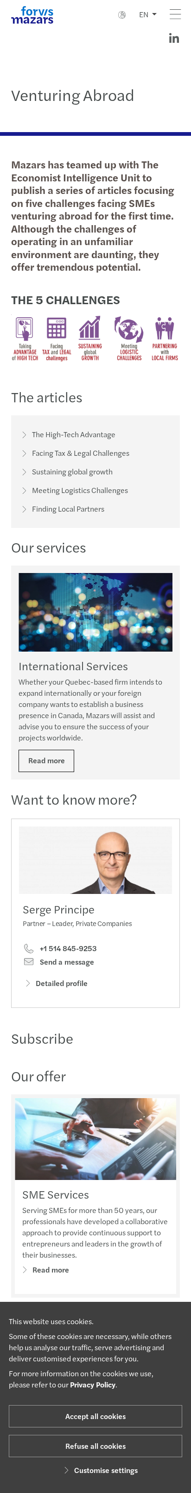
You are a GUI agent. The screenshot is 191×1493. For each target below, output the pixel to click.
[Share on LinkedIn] (174, 38)
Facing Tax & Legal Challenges (80, 452)
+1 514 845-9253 (67, 948)
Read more (46, 760)
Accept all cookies (95, 1416)
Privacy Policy (92, 1384)
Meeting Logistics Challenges (80, 490)
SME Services (55, 1194)
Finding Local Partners (68, 508)
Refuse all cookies (95, 1445)
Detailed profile (62, 983)
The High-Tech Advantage (73, 434)
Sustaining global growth (72, 471)
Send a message (66, 962)
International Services (73, 665)
